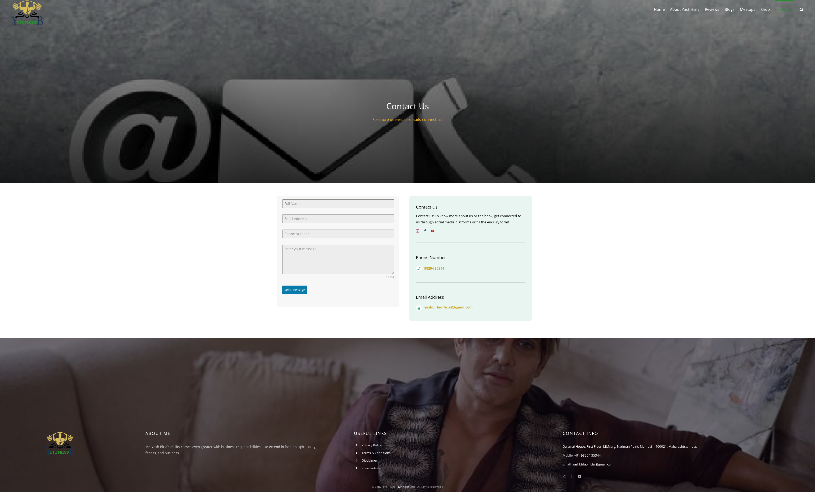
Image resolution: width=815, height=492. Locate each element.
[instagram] (417, 231)
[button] (801, 9)
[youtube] (432, 231)
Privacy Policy (372, 445)
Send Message (294, 290)
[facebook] (425, 231)
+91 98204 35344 (587, 455)
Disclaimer (369, 460)
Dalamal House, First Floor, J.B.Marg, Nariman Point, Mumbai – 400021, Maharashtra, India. (630, 446)
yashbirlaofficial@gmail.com (593, 464)
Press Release (371, 468)
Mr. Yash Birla (406, 487)
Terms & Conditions (376, 453)
